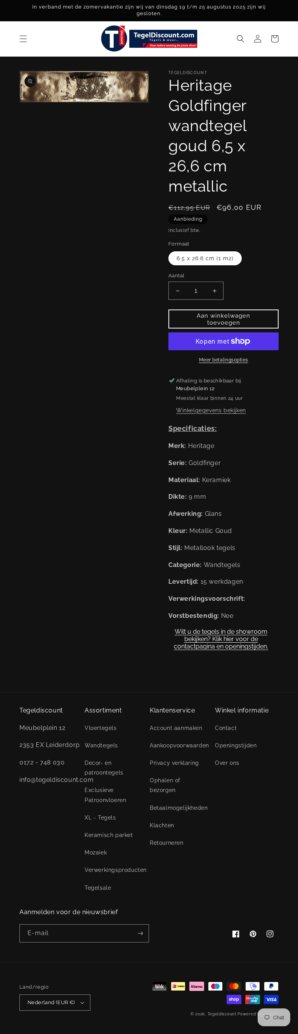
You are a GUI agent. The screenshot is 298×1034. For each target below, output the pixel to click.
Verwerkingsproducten (116, 870)
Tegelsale (98, 888)
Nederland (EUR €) (51, 1002)
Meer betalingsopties (223, 360)
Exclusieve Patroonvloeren (105, 795)
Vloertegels (101, 728)
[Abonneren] (140, 933)
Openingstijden (235, 745)
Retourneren (167, 843)
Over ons (227, 763)
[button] (23, 38)
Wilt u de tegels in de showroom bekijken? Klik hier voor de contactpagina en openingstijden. (221, 636)
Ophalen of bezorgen (165, 785)
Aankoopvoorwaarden (179, 745)
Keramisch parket (109, 835)
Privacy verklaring (174, 763)
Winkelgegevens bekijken (211, 410)
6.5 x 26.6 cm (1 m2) (205, 258)
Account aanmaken (176, 728)
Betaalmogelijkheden (179, 808)
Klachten (162, 825)
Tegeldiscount (222, 1014)
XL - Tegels (100, 817)
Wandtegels (101, 745)
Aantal (176, 275)
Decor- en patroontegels (104, 768)
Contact (226, 728)
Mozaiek (96, 852)
